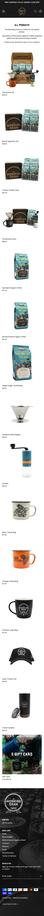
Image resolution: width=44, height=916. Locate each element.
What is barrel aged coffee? (14, 840)
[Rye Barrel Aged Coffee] (22, 266)
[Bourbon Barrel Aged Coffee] (22, 314)
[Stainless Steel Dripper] (22, 412)
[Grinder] (22, 461)
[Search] (35, 11)
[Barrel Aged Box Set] (22, 119)
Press (4, 849)
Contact (5, 843)
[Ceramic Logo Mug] (22, 608)
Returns (5, 846)
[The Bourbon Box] (22, 217)
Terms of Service (9, 856)
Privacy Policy (6, 898)
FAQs (4, 834)
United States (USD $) (9, 904)
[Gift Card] (22, 754)
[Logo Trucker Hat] (22, 657)
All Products (7, 823)
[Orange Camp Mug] (22, 559)
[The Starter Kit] (22, 70)
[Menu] (3, 11)
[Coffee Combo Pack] (22, 168)
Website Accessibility (20, 898)
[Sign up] (40, 876)
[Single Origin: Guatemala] (22, 363)
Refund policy (8, 853)
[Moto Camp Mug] (22, 510)
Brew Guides (7, 837)
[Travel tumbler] (22, 705)
